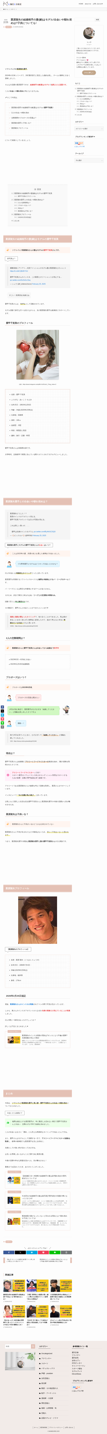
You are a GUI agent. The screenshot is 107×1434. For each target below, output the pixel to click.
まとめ (16, 221)
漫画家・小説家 (47, 1398)
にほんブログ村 (79, 146)
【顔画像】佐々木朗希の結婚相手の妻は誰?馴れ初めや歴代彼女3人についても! (44, 1177)
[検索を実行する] (33, 1346)
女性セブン (76, 1360)
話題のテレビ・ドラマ (49, 1418)
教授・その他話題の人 (49, 1388)
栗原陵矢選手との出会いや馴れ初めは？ (29, 200)
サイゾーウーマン (78, 1366)
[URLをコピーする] (66, 1252)
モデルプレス (77, 1371)
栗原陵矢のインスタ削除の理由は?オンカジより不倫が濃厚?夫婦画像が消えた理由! (44, 1037)
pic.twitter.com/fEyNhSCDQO (44, 532)
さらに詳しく (89, 72)
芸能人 (43, 1413)
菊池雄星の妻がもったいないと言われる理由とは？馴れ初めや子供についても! (44, 1217)
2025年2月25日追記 (24, 217)
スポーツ (8, 27)
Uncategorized (46, 1353)
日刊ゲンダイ (77, 1363)
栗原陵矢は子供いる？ (25, 211)
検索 (97, 19)
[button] (8, 1252)
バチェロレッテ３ (48, 1368)
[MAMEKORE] (12, 4)
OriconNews (76, 1374)
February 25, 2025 (39, 284)
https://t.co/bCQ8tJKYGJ (19, 271)
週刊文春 (75, 1352)
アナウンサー (46, 1358)
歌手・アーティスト (48, 1393)
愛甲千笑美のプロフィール (27, 196)
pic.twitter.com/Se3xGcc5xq (20, 280)
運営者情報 (43, 1427)
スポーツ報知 (77, 1368)
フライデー (76, 1355)
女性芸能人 (45, 1378)
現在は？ (21, 208)
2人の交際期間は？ (24, 202)
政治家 (43, 1383)
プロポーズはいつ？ (24, 205)
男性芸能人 (45, 1403)
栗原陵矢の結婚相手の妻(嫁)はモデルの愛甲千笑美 (33, 193)
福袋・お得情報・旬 (48, 1408)
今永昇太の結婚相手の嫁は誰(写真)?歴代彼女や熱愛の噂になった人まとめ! (44, 1197)
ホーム (36, 1427)
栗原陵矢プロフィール (22, 214)
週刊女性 (75, 1358)
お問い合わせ (69, 1427)
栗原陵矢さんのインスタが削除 (21, 1004)
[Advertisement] (37, 49)
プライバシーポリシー (56, 1427)
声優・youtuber (47, 1373)
